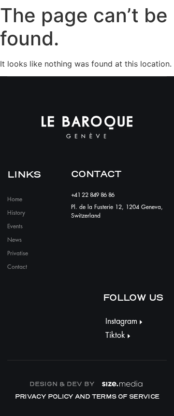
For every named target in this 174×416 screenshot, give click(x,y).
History (16, 213)
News (14, 240)
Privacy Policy (44, 396)
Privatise (17, 253)
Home (14, 199)
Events (15, 226)
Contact (17, 267)
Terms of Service (126, 396)
